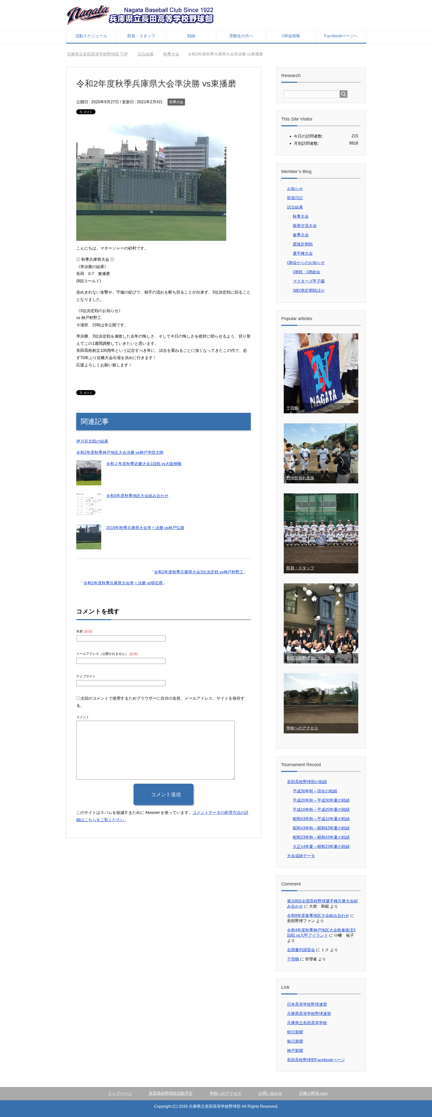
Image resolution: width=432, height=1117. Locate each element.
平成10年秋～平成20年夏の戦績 (321, 809)
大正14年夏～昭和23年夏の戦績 (321, 846)
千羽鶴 (292, 408)
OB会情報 (291, 36)
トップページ (120, 1093)
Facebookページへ (341, 36)
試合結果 (295, 207)
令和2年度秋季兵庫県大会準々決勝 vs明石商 (123, 583)
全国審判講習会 (301, 950)
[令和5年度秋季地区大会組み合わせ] (88, 513)
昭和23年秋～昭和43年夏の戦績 (321, 837)
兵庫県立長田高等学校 (307, 1023)
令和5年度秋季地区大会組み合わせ (137, 496)
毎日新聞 (295, 1041)
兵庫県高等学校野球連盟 (309, 1013)
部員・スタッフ (141, 36)
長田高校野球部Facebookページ (316, 1060)
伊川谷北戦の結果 (92, 441)
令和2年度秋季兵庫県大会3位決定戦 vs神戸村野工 (199, 572)
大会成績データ (301, 856)
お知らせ (295, 189)
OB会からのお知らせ (306, 263)
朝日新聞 (295, 1032)
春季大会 (301, 235)
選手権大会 (303, 253)
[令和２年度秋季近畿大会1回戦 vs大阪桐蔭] (88, 481)
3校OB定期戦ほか (309, 290)
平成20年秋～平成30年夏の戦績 (321, 800)
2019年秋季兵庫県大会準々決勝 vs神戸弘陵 (145, 528)
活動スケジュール (91, 36)
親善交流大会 (305, 226)
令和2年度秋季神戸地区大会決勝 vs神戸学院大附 (120, 452)
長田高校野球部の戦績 (307, 782)
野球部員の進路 (300, 478)
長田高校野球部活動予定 (171, 1093)
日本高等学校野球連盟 (307, 1004)
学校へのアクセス (302, 728)
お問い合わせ (270, 1093)
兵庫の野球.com (313, 1093)
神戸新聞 (295, 1050)
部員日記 (295, 198)
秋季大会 (176, 102)
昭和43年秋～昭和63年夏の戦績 (321, 828)
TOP (97, 54)
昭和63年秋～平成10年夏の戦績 (321, 819)
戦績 (191, 36)
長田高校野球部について (308, 658)
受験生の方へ (241, 36)
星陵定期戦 (303, 244)
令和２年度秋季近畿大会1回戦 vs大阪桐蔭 (144, 464)
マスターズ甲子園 (309, 281)
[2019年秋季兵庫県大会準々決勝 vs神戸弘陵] (88, 545)
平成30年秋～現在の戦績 (315, 791)
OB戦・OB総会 (306, 272)
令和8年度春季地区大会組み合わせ (318, 915)
